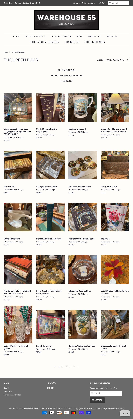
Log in (75, 3)
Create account (88, 3)
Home (16, 36)
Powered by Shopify (116, 409)
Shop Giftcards (95, 42)
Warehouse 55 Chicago (98, 409)
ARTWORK (112, 36)
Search (6, 388)
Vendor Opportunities (12, 395)
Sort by (100, 60)
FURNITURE (94, 36)
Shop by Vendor (60, 36)
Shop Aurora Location (44, 42)
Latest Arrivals (35, 36)
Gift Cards (8, 391)
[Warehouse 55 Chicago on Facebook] (48, 389)
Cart (103, 3)
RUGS (79, 36)
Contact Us (72, 42)
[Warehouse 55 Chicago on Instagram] (52, 389)
